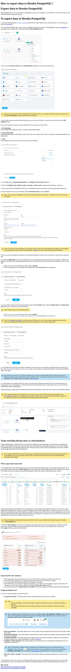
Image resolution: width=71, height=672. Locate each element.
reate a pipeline (22, 22)
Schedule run (9, 396)
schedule (12, 320)
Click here (36, 250)
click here (38, 639)
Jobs (34, 378)
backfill (19, 320)
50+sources (9, 24)
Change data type (36, 651)
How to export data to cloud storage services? (13, 666)
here (9, 370)
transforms (64, 27)
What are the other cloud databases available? (13, 668)
